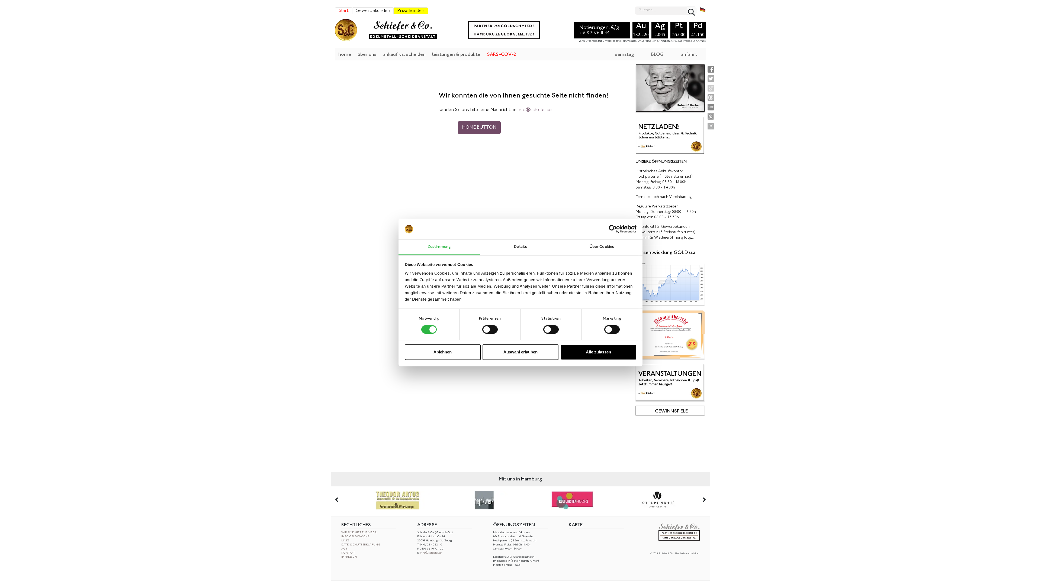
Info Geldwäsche (355, 536)
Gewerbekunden (373, 11)
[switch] (490, 329)
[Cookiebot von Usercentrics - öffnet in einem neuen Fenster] (613, 229)
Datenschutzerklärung (360, 545)
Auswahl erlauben (520, 352)
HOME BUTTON (479, 127)
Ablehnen (442, 352)
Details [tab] (520, 247)
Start (344, 11)
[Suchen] (691, 10)
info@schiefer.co (431, 553)
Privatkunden (410, 11)
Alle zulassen (598, 352)
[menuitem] (344, 54)
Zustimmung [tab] (439, 247)
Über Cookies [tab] (602, 247)
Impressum (349, 557)
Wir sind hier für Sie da (359, 532)
